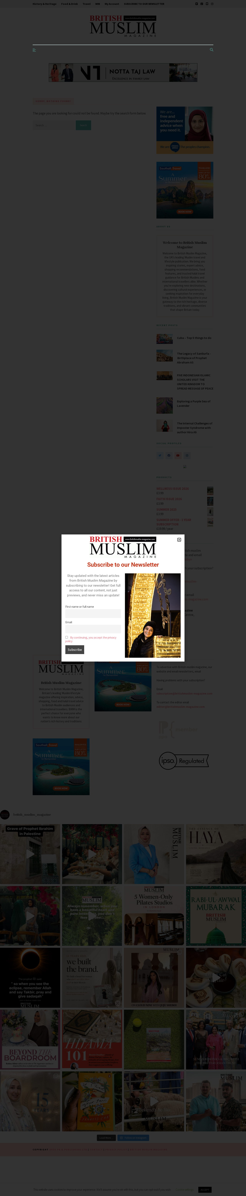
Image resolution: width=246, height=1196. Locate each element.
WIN (97, 4)
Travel (87, 4)
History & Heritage (45, 4)
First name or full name (79, 606)
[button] (179, 539)
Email (68, 622)
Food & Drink (69, 4)
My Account (112, 4)
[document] (123, 598)
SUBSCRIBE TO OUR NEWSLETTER (144, 4)
